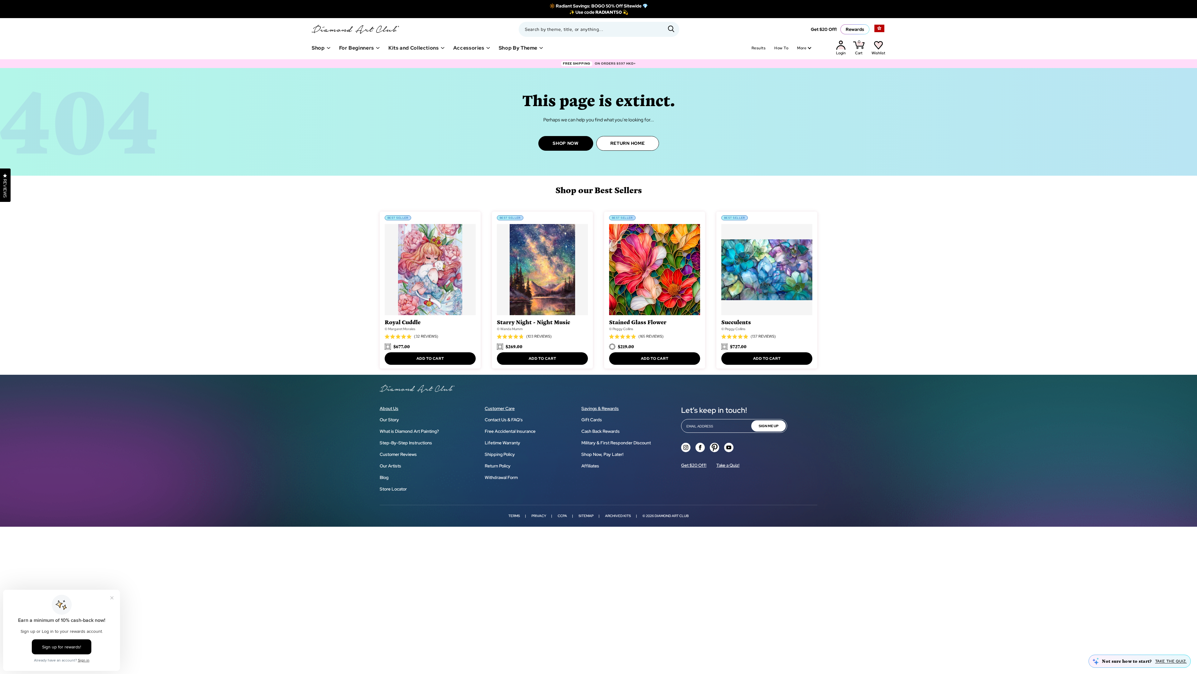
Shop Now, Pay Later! (602, 454)
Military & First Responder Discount (616, 443)
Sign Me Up (768, 426)
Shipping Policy (500, 454)
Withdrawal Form (501, 477)
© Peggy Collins (621, 329)
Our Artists (390, 466)
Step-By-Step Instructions (406, 443)
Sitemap (586, 516)
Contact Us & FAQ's (504, 419)
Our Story (389, 419)
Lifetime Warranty (502, 443)
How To (781, 48)
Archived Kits (618, 516)
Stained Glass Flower (637, 322)
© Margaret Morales (400, 329)
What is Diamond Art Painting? (409, 431)
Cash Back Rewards (600, 431)
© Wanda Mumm (510, 329)
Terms (514, 516)
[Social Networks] (685, 447)
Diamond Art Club (672, 516)
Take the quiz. (1171, 661)
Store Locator (393, 489)
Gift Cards (591, 419)
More (801, 48)
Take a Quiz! (727, 465)
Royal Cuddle (403, 322)
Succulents (736, 322)
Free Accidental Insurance (510, 431)
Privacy (538, 516)
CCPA (562, 516)
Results (759, 48)
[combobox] (599, 29)
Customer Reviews (398, 454)
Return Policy (498, 466)
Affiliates (590, 466)
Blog (384, 477)
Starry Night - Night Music (533, 322)
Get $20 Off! (824, 29)
